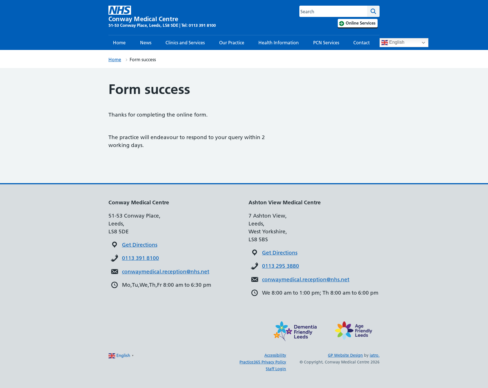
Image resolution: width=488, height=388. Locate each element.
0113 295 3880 (280, 266)
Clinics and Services (185, 42)
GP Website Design (345, 355)
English (396, 42)
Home (119, 42)
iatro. (375, 355)
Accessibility (275, 355)
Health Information (278, 42)
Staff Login (276, 368)
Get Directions (139, 245)
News (145, 42)
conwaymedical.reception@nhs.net (165, 271)
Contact (361, 42)
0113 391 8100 (140, 258)
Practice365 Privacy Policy (262, 362)
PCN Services (326, 42)
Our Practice (231, 42)
